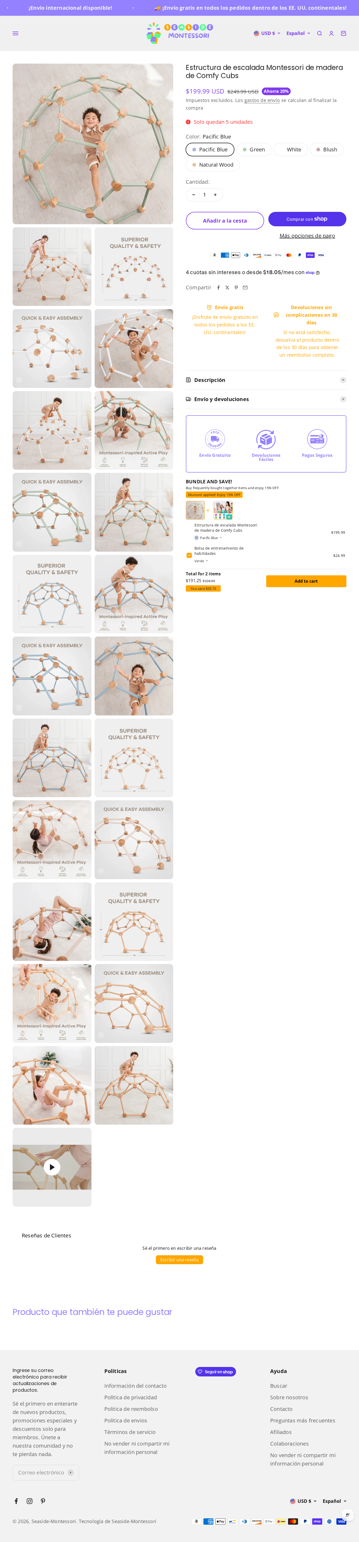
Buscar (278, 1385)
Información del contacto (135, 1385)
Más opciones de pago (307, 235)
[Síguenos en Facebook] (16, 1501)
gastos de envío (262, 100)
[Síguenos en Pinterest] (43, 1501)
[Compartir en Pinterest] (236, 287)
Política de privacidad (130, 1397)
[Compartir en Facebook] (218, 287)
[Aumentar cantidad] (215, 194)
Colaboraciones (289, 1443)
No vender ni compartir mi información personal (137, 1448)
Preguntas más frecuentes (302, 1420)
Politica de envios (125, 1420)
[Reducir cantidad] (193, 194)
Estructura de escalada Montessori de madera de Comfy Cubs (226, 527)
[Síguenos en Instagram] (29, 1501)
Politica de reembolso (131, 1408)
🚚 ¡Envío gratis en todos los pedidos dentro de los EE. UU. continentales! (218, 7)
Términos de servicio (130, 1432)
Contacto (281, 1408)
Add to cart (306, 581)
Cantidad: (197, 181)
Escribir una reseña (179, 1260)
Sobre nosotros (289, 1397)
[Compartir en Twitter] (227, 287)
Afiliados (281, 1432)
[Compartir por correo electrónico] (245, 287)
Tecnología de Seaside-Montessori (117, 1521)
